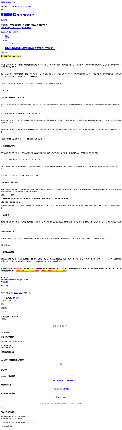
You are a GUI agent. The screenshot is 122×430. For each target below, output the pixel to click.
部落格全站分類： (7, 32)
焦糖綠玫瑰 (4, 282)
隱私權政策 (72, 403)
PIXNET (47, 403)
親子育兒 (16, 298)
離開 (11, 426)
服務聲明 (79, 403)
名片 (6, 40)
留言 (20, 293)
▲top (2, 304)
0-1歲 (14, 300)
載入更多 (4, 307)
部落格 (7, 38)
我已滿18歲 (5, 426)
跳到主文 (4, 20)
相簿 (6, 36)
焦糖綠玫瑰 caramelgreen (17, 14)
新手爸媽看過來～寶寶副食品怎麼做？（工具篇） (30, 48)
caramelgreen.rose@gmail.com (16, 27)
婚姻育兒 (16, 32)
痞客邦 (16, 293)
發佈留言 (4, 319)
